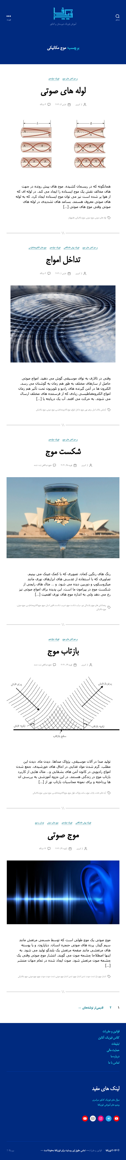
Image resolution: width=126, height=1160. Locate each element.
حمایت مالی (113, 1050)
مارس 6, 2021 (60, 104)
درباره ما (115, 1057)
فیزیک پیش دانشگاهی (71, 247)
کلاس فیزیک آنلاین (108, 1038)
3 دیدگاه (43, 104)
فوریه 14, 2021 (66, 665)
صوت (43, 976)
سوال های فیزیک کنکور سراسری (105, 1100)
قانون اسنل (50, 605)
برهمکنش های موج (99, 605)
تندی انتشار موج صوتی (64, 976)
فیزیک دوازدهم (54, 79)
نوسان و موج (39, 823)
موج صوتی (90, 218)
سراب (79, 605)
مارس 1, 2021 (60, 273)
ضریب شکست (60, 605)
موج (43, 605)
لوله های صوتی (63, 91)
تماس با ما (113, 1063)
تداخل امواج (63, 260)
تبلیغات (115, 1044)
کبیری (77, 104)
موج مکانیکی (80, 218)
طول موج (71, 793)
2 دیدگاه (43, 273)
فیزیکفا (109, 1150)
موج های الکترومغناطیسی (37, 247)
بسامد (83, 793)
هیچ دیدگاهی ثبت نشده (42, 465)
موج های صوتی (52, 823)
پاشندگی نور (86, 605)
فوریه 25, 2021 (66, 465)
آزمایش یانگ (101, 410)
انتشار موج (102, 976)
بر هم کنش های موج (70, 79)
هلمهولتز (71, 218)
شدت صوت (50, 976)
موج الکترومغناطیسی (62, 410)
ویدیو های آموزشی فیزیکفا (108, 1105)
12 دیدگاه (42, 848)
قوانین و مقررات (111, 1032)
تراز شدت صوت (91, 976)
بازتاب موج (63, 651)
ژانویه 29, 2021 (61, 848)
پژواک (78, 793)
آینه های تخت (100, 793)
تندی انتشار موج (79, 976)
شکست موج (63, 452)
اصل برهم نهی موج (88, 410)
